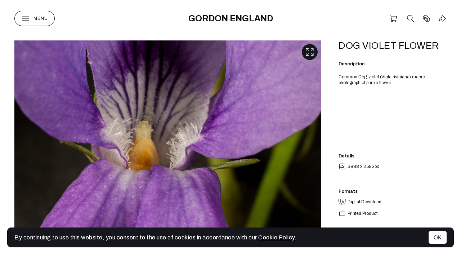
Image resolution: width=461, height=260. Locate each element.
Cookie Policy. (277, 237)
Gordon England (230, 18)
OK (438, 237)
